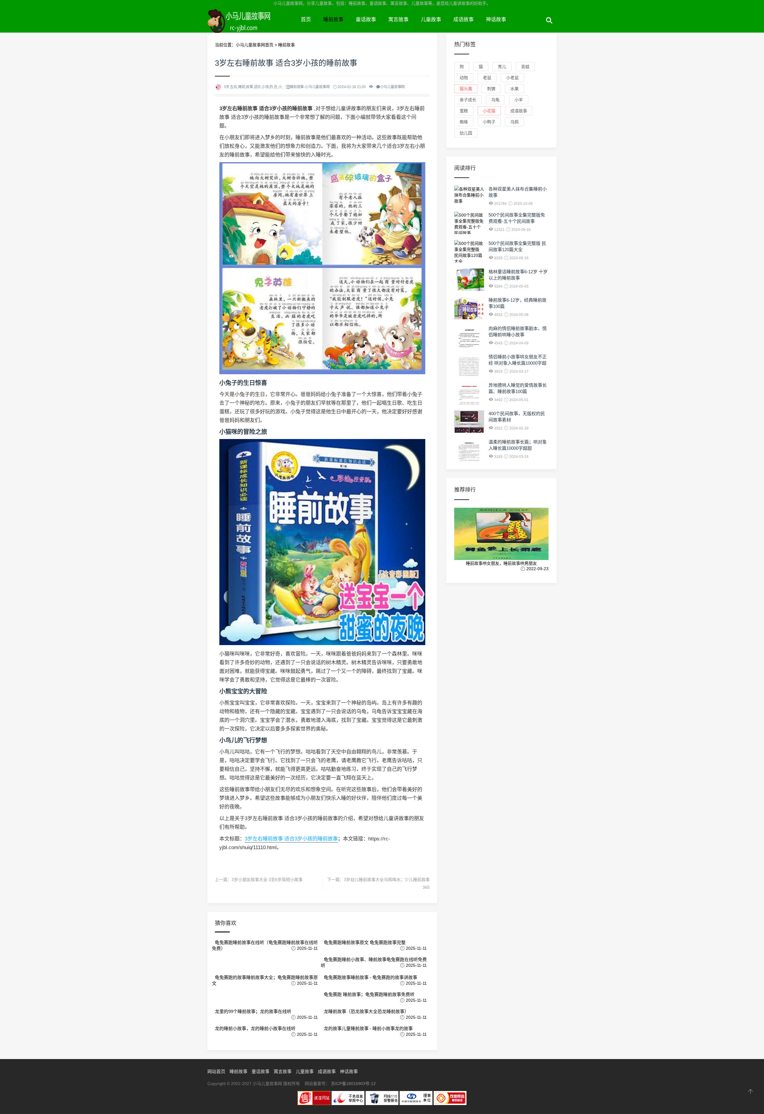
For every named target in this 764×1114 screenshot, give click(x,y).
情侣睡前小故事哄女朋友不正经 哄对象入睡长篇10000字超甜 (518, 363)
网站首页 (216, 1071)
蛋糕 (464, 110)
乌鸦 (514, 121)
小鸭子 (489, 121)
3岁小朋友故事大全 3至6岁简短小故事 (267, 879)
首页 (306, 19)
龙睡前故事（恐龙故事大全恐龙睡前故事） (366, 1011)
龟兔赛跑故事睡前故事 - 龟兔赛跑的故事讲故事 (370, 977)
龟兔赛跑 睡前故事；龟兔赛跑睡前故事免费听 (369, 994)
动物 (464, 77)
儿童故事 (431, 19)
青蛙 (525, 66)
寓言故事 (398, 19)
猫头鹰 (466, 88)
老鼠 (487, 77)
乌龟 (495, 99)
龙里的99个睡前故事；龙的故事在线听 (253, 1011)
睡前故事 (333, 19)
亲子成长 (468, 99)
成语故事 (463, 19)
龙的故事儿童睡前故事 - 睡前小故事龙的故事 (368, 1028)
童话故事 (366, 19)
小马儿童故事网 (251, 26)
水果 (514, 88)
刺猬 (491, 88)
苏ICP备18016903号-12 (353, 1083)
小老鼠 (512, 77)
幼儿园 (466, 133)
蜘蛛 (464, 121)
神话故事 (496, 19)
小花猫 (489, 110)
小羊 (519, 99)
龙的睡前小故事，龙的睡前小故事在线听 (255, 1028)
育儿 (502, 66)
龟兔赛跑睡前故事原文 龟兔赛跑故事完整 (365, 942)
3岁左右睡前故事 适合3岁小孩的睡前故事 (291, 839)
